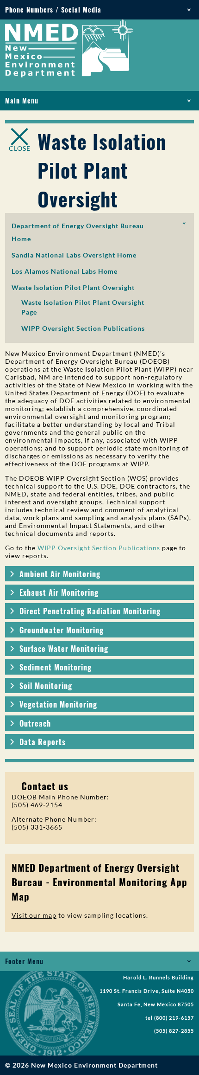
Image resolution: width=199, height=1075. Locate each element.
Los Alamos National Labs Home (65, 271)
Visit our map (34, 915)
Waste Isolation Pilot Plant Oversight (73, 287)
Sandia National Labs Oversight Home (74, 255)
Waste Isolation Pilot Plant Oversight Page (82, 307)
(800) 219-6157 (174, 1018)
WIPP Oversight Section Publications (83, 328)
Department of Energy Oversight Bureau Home (78, 232)
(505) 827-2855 (174, 1031)
